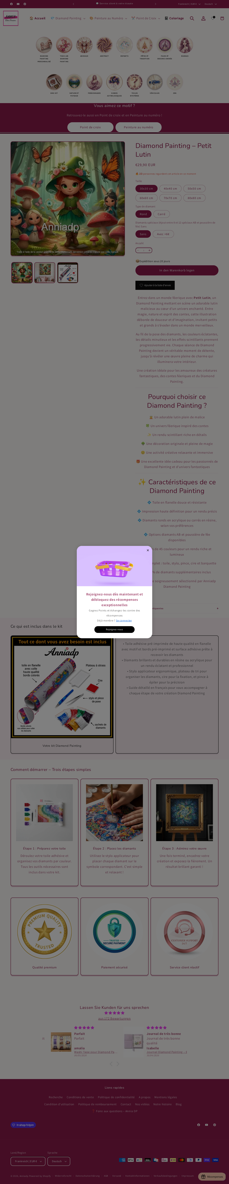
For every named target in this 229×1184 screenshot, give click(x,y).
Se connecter (124, 620)
